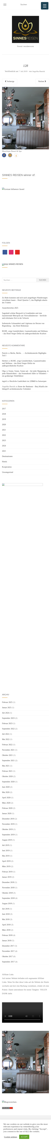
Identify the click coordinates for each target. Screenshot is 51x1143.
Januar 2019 (6, 877)
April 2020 (6, 798)
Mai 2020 (5, 792)
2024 (4, 446)
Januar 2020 (6, 813)
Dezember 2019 (8, 819)
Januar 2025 (6, 708)
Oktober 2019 (7, 829)
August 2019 (7, 840)
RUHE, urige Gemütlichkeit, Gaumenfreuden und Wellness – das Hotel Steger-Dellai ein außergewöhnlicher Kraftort (24, 363)
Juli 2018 (5, 909)
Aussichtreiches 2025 (10, 308)
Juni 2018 (6, 914)
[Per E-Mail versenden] (10, 155)
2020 (4, 425)
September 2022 (8, 729)
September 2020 (8, 782)
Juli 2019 (5, 845)
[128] (25, 118)
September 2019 (8, 835)
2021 (4, 430)
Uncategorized (7, 472)
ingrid (4, 381)
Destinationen (7, 456)
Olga (4, 371)
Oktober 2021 (7, 755)
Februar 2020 (7, 808)
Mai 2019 (5, 856)
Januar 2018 (6, 941)
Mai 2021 (5, 766)
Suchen (42, 280)
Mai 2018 (5, 919)
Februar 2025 (7, 702)
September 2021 (8, 761)
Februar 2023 (7, 723)
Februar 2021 (7, 771)
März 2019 (6, 866)
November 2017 (8, 951)
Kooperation (7, 467)
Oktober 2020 (7, 776)
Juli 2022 (5, 734)
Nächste (41, 81)
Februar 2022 (7, 745)
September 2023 (8, 718)
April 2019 (6, 861)
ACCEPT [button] (24, 1137)
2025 (4, 451)
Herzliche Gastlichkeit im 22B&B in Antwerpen (28, 381)
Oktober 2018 (7, 893)
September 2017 (8, 962)
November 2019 (8, 824)
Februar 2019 (7, 872)
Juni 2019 (6, 851)
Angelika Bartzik (38, 71)
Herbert (5, 361)
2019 (4, 419)
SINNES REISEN (16, 264)
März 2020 (6, 803)
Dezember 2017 (8, 946)
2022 (4, 435)
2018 (4, 414)
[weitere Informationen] (16, 156)
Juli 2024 (5, 713)
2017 (4, 409)
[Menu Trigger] (44, 6)
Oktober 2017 (7, 956)
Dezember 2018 (8, 882)
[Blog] (9, 1102)
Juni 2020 (6, 787)
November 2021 (8, 750)
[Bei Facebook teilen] (4, 155)
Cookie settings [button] (10, 1137)
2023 (4, 440)
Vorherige (10, 81)
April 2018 (6, 925)
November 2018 (8, 888)
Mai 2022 (5, 739)
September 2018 (8, 898)
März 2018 (6, 930)
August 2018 (7, 904)
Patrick (4, 353)
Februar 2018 (7, 935)
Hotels (4, 462)
